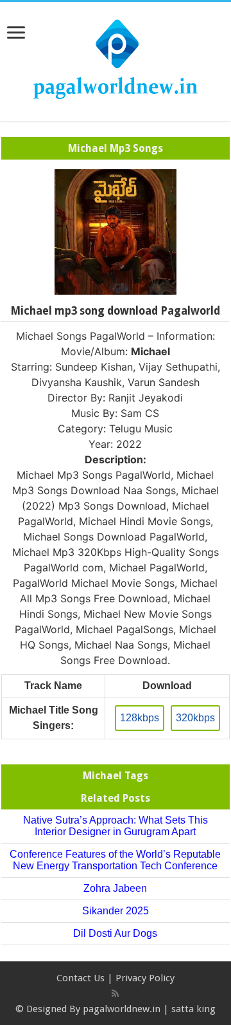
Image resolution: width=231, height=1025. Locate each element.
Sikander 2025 (115, 910)
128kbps (139, 717)
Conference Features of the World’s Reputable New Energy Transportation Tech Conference (115, 860)
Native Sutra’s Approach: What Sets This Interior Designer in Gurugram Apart (115, 826)
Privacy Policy (145, 978)
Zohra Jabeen (115, 888)
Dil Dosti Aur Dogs (115, 933)
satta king (193, 1009)
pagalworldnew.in (121, 1009)
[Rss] (115, 993)
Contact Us (80, 978)
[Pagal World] (115, 59)
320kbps (195, 717)
